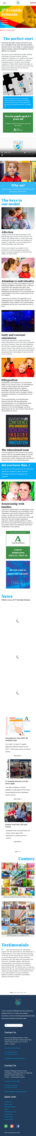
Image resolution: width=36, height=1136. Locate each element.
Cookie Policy (8, 1119)
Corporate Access (10, 1112)
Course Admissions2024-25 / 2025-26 (18, 552)
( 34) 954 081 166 (10, 1052)
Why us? (18, 185)
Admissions (8, 1102)
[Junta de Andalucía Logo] (18, 540)
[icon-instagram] (11, 1126)
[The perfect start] (18, 83)
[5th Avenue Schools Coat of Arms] (18, 1002)
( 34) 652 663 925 (10, 1054)
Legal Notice (8, 1114)
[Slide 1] (16, 852)
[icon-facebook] (17, 1126)
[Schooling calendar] (18, 726)
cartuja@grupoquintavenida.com (14, 1058)
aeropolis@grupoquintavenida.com (15, 1092)
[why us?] (18, 171)
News (6, 1109)
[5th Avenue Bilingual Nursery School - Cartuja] (18, 879)
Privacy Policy (8, 1117)
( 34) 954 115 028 (10, 1085)
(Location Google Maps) (12, 1048)
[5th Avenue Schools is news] (18, 769)
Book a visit (8, 1104)
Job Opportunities (10, 1107)
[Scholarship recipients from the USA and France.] (18, 812)
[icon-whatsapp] (5, 1126)
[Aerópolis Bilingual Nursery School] (18, 917)
